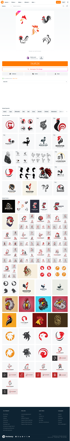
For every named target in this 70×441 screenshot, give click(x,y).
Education (5, 422)
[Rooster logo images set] (10, 287)
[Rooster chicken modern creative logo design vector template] (11, 188)
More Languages (61, 424)
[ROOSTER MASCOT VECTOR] (9, 320)
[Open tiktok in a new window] (24, 436)
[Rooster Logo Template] (10, 141)
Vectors (6, 2)
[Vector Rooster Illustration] (8, 158)
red (28, 111)
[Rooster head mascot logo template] (46, 173)
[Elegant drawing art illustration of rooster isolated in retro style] (61, 158)
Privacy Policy (56, 437)
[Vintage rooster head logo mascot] (8, 206)
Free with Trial (34, 63)
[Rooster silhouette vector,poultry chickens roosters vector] (26, 141)
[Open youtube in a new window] (29, 436)
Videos (19, 2)
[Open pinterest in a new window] (22, 436)
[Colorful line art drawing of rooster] (27, 271)
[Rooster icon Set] (22, 206)
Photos (13, 2)
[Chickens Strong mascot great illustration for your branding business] (60, 304)
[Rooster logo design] (60, 287)
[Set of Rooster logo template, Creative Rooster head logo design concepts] (26, 222)
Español (59, 416)
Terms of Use (49, 437)
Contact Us (41, 416)
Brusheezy (5, 414)
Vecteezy (5, 416)
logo (10, 111)
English (59, 414)
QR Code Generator (7, 430)
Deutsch (59, 420)
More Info (5, 81)
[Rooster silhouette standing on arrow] (61, 173)
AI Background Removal (8, 428)
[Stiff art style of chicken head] (39, 206)
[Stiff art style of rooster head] (58, 206)
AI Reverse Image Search (9, 426)
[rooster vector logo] (60, 141)
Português (59, 418)
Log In (62, 2)
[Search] (62, 6)
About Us (41, 418)
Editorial (27, 2)
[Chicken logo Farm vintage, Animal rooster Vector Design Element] (22, 158)
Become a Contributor (44, 422)
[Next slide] (64, 111)
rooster (40, 111)
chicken (46, 111)
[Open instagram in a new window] (18, 436)
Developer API (6, 424)
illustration (54, 111)
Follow (41, 58)
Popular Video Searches (26, 424)
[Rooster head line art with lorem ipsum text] (58, 320)
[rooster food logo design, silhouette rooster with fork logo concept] (43, 141)
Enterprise (5, 420)
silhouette (17, 111)
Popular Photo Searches (26, 422)
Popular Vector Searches (26, 420)
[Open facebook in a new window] (16, 436)
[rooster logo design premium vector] (29, 188)
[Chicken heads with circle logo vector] (10, 125)
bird (24, 111)
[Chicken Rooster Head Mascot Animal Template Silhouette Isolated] (43, 125)
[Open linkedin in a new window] (20, 436)
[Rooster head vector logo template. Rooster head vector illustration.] (10, 222)
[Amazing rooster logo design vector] (43, 287)
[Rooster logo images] (9, 173)
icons (33, 111)
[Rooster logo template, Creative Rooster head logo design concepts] (60, 353)
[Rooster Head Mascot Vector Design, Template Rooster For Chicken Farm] (40, 320)
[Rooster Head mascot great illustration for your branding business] (10, 304)
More (33, 2)
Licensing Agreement (26, 414)
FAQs (40, 414)
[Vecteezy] (2, 2)
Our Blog (41, 420)
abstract (62, 111)
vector (4, 111)
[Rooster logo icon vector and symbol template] (26, 125)
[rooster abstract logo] (60, 125)
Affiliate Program (25, 418)
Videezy (5, 418)
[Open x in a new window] (26, 436)
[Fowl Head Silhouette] (27, 173)
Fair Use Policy (63, 437)
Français (59, 422)
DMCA (22, 416)
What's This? (15, 78)
